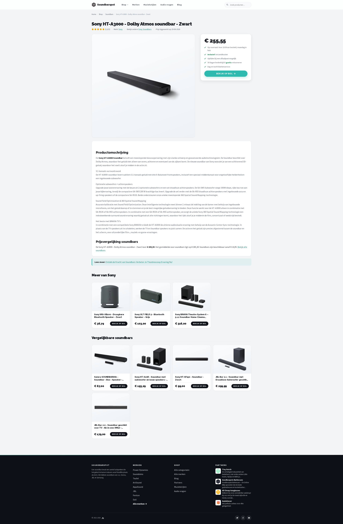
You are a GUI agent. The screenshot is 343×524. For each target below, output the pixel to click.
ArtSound (137, 482)
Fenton (136, 495)
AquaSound (138, 486)
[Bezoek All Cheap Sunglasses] (218, 492)
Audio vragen (166, 5)
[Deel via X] (237, 517)
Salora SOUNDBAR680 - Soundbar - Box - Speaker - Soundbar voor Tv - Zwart (108, 380)
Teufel (136, 478)
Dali (135, 499)
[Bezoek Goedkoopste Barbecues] (218, 481)
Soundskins (138, 474)
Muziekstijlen (149, 5)
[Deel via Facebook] (243, 517)
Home (94, 14)
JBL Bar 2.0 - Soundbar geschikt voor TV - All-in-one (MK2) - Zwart (110, 428)
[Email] (249, 517)
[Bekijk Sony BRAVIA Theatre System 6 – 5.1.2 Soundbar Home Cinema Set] (192, 296)
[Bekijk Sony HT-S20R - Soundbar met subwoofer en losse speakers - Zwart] (151, 359)
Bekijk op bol (224, 74)
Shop (124, 5)
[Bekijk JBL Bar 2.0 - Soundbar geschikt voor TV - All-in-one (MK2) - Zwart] (111, 407)
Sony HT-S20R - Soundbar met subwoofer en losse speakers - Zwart (150, 380)
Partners (178, 482)
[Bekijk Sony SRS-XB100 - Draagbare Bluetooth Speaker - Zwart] (111, 296)
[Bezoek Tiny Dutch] (218, 471)
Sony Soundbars (145, 29)
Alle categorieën (181, 470)
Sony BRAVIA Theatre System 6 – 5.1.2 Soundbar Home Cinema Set (191, 317)
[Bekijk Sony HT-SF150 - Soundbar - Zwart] (192, 359)
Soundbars (109, 14)
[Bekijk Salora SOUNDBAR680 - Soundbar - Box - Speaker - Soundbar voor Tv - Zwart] (111, 359)
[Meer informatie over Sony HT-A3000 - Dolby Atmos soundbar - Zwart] (143, 86)
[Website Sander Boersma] (103, 518)
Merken (135, 5)
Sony (121, 29)
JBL (134, 491)
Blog (179, 5)
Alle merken (179, 474)
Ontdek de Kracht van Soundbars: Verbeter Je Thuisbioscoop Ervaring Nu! (139, 262)
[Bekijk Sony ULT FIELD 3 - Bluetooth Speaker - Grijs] (151, 296)
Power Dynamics (140, 470)
